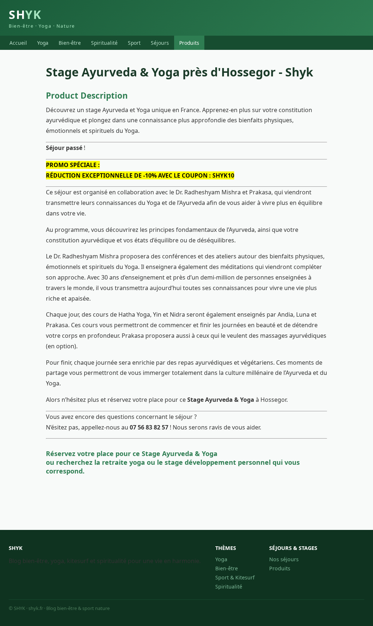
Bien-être (70, 42)
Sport (134, 42)
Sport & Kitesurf (235, 577)
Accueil (18, 42)
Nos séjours (284, 559)
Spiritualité (104, 42)
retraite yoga (123, 462)
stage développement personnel (218, 462)
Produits (189, 42)
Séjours (160, 42)
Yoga (42, 42)
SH (42, 18)
